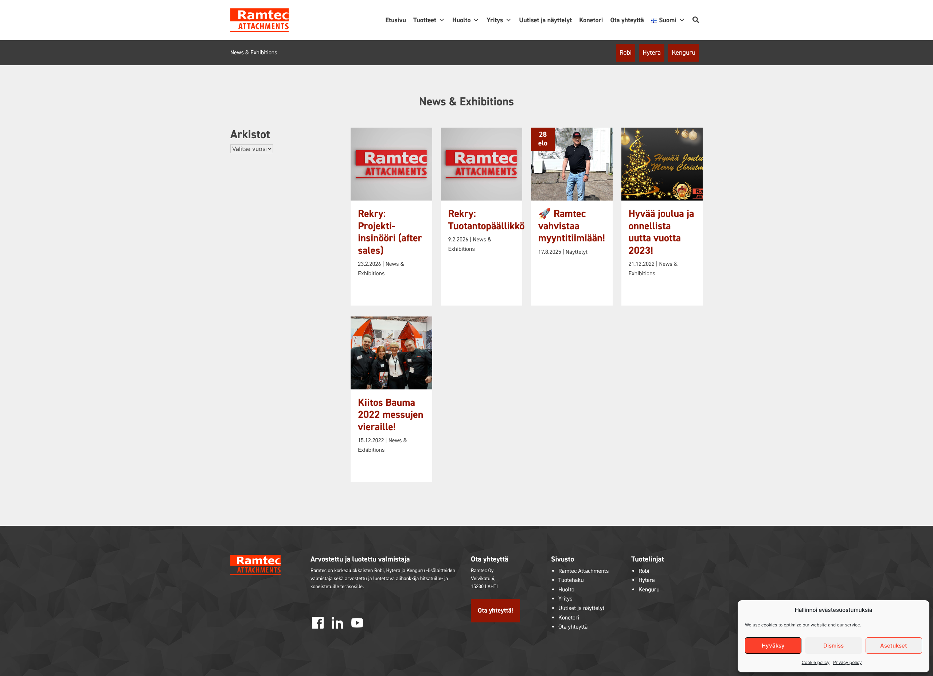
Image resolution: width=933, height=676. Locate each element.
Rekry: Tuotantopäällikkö (486, 220)
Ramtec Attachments (583, 571)
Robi (626, 52)
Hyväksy (773, 645)
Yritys (495, 20)
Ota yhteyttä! (495, 610)
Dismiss (833, 645)
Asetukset (893, 645)
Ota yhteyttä (627, 20)
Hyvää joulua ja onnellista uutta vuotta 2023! (661, 232)
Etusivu (395, 20)
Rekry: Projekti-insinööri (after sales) (390, 232)
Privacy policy (847, 662)
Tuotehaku (571, 580)
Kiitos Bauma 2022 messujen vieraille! (390, 415)
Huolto (461, 20)
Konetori (591, 20)
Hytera (652, 52)
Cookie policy (815, 662)
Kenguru (683, 52)
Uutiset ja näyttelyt (545, 20)
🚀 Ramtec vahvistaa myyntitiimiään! (571, 226)
